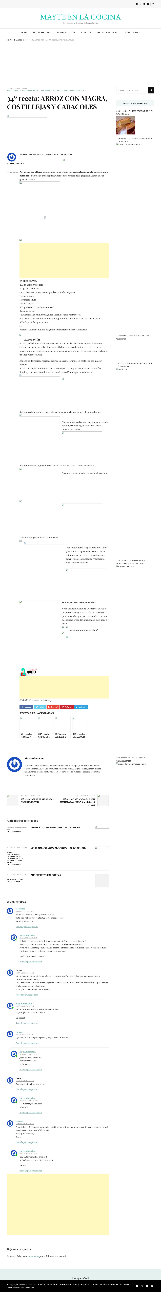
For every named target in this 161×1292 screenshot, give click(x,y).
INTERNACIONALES (15, 858)
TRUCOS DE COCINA (15, 879)
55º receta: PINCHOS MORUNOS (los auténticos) (58, 847)
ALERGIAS (86, 32)
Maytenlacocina (11, 164)
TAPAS (9, 863)
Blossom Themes (110, 1284)
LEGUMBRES (46, 90)
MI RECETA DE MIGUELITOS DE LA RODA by (55, 827)
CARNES (17, 90)
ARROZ (9, 90)
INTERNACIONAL (14, 856)
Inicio (24, 32)
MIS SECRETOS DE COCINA (46, 875)
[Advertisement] (80, 60)
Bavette (19, 1121)
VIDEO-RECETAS (132, 32)
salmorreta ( (42, 314)
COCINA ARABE (13, 854)
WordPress (12, 1288)
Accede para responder (27, 926)
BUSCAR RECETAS (41, 32)
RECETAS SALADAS (60, 90)
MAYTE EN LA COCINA (80, 17)
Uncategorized (77, 90)
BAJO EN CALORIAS (66, 32)
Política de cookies (25, 1288)
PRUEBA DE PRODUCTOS (108, 32)
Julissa (19, 1032)
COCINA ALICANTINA (31, 90)
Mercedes (20, 909)
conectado (33, 1256)
